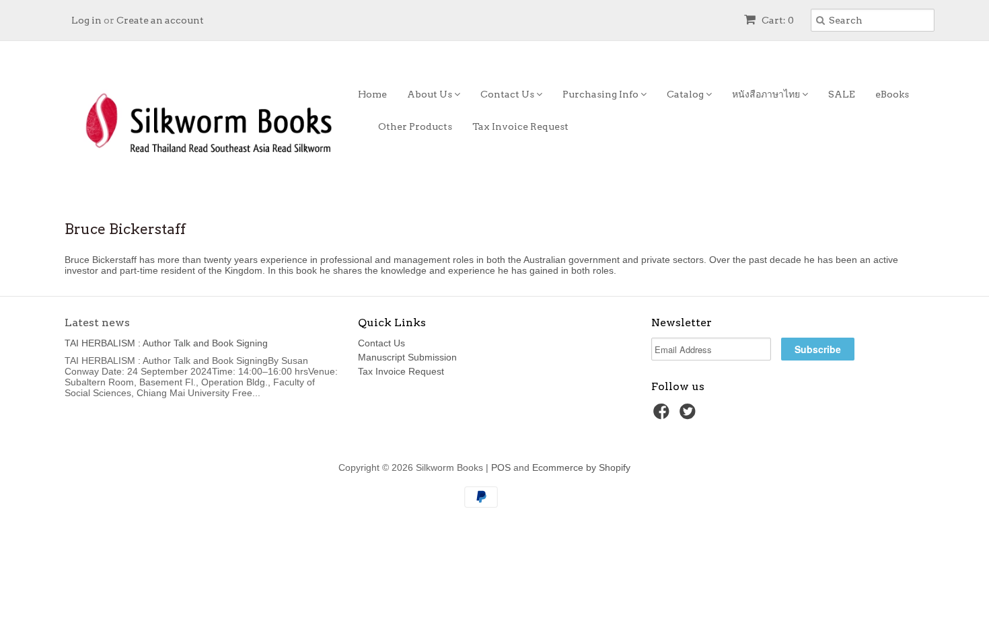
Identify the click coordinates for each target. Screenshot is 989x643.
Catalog (686, 94)
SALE (841, 94)
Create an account (160, 20)
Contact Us (508, 94)
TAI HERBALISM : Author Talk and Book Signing (166, 343)
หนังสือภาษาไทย (767, 94)
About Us (430, 94)
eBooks (892, 94)
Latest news (97, 322)
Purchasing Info (601, 94)
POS (501, 467)
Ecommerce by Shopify (581, 467)
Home (372, 94)
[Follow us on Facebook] (663, 415)
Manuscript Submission (407, 357)
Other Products (415, 126)
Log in (86, 20)
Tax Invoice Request (520, 126)
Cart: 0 (777, 20)
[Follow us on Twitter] (690, 415)
